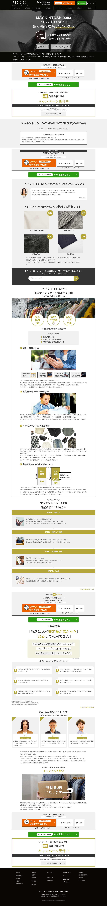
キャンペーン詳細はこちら (53, 113)
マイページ (91, 3)
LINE (81, 73)
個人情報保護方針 (83, 875)
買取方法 (48, 8)
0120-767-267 (44, 2)
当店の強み (69, 8)
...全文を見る (81, 197)
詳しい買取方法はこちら (86, 589)
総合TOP (18, 872)
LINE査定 (82, 3)
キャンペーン (59, 8)
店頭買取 (34, 877)
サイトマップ (82, 880)
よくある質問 (66, 879)
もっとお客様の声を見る (86, 707)
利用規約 (81, 877)
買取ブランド (17, 8)
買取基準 (38, 8)
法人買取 (34, 884)
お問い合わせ (66, 882)
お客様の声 (79, 8)
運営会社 (90, 8)
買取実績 (27, 8)
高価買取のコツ (19, 883)
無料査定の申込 (64, 3)
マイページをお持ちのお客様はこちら (39, 78)
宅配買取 (34, 875)
